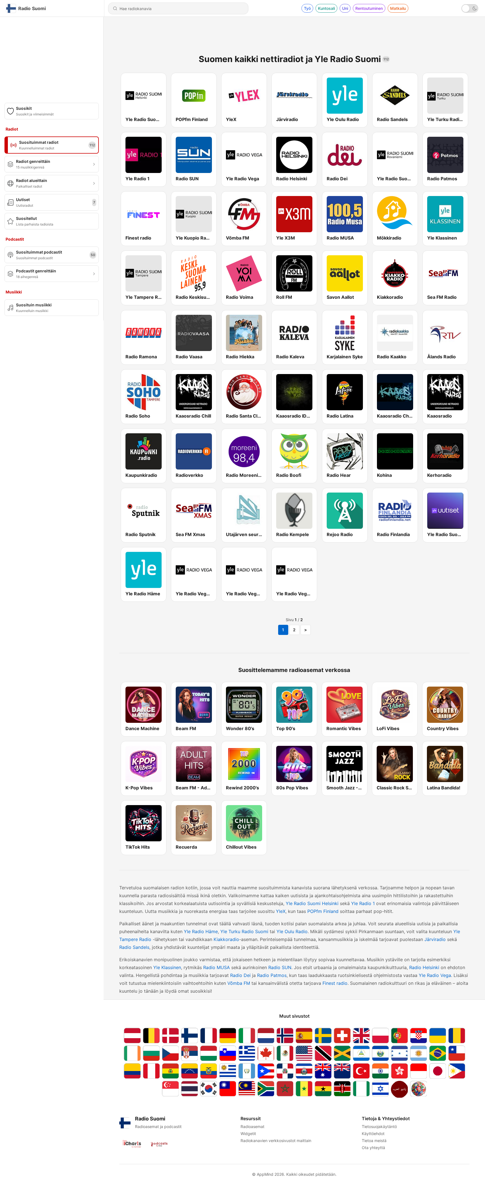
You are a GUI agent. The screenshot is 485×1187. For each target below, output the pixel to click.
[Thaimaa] (189, 1089)
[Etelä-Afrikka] (265, 1089)
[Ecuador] (208, 1071)
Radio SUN (279, 967)
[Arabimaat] (399, 1089)
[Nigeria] (361, 1089)
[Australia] (323, 1071)
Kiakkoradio (226, 939)
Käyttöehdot (373, 1133)
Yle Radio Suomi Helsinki (312, 903)
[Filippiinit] (456, 1071)
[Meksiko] (284, 1053)
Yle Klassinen (167, 967)
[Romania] (456, 1035)
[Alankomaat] (265, 1035)
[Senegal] (304, 1089)
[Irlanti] (132, 1053)
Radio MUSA (216, 967)
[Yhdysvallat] (304, 1053)
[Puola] (380, 1035)
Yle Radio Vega (435, 975)
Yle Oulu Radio (292, 931)
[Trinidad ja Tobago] (323, 1053)
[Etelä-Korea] (208, 1089)
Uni (345, 8)
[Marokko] (284, 1089)
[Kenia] (342, 1089)
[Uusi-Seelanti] (342, 1071)
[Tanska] (170, 1035)
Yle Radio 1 (363, 903)
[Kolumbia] (132, 1071)
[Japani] (437, 1071)
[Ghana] (323, 1089)
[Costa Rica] (304, 1071)
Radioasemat (252, 1126)
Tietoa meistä (374, 1140)
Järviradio (435, 939)
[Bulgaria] (151, 1053)
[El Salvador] (380, 1053)
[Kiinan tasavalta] (227, 1089)
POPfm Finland (322, 911)
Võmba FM (238, 983)
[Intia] (380, 1071)
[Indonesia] (418, 1071)
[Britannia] (361, 1035)
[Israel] (380, 1089)
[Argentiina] (418, 1053)
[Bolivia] (170, 1071)
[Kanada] (265, 1053)
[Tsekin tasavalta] (170, 1053)
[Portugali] (399, 1035)
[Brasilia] (437, 1053)
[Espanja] (304, 1035)
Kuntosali (326, 8)
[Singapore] (170, 1089)
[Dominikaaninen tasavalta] (284, 1071)
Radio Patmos (272, 975)
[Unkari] (208, 1053)
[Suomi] (189, 1035)
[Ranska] (208, 1035)
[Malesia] (246, 1089)
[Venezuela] (189, 1071)
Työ (307, 8)
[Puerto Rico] (265, 1071)
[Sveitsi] (342, 1035)
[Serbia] (189, 1053)
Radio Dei (240, 975)
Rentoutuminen (369, 8)
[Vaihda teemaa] (469, 8)
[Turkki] (361, 1071)
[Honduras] (399, 1053)
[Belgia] (151, 1035)
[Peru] (151, 1071)
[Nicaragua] (361, 1053)
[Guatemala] (246, 1071)
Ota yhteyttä (373, 1147)
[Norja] (284, 1035)
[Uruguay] (227, 1071)
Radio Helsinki (424, 967)
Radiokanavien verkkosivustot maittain (276, 1140)
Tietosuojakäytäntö (379, 1126)
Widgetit (248, 1133)
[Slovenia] (227, 1053)
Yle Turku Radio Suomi (244, 931)
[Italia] (246, 1035)
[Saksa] (227, 1035)
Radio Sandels (134, 947)
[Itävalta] (132, 1035)
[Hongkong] (399, 1071)
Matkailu (398, 8)
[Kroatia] (418, 1035)
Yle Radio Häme (201, 931)
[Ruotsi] (323, 1035)
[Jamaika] (342, 1053)
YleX (280, 911)
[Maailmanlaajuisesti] (418, 1089)
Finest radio (334, 983)
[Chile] (456, 1053)
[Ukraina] (437, 1035)
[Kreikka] (246, 1053)
